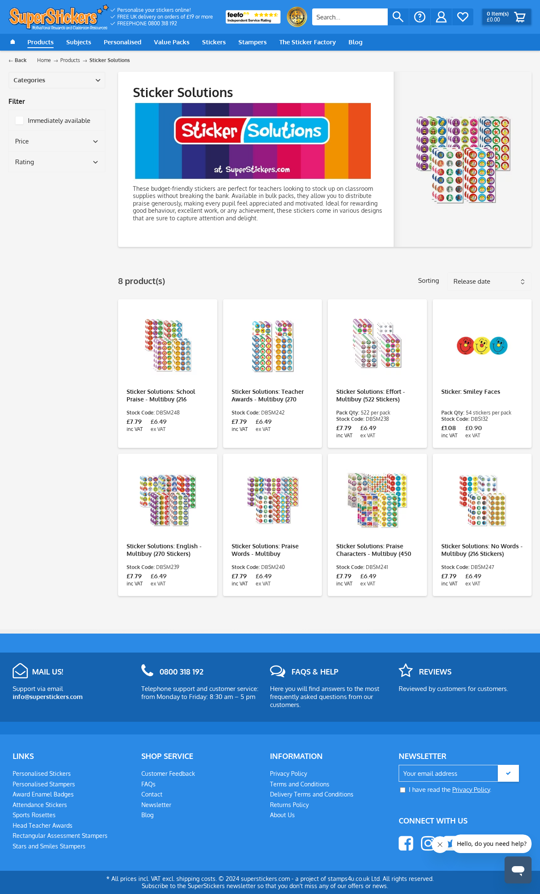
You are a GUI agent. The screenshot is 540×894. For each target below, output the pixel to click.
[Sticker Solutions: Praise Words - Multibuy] (273, 500)
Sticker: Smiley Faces (470, 391)
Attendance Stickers (40, 804)
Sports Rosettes (34, 814)
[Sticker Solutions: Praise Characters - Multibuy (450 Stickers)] (377, 500)
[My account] (441, 16)
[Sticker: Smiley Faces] (482, 346)
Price (22, 141)
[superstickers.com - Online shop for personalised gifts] (58, 17)
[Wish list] (462, 16)
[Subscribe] (508, 773)
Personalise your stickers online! (154, 10)
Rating (24, 162)
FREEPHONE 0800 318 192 (147, 23)
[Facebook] (406, 843)
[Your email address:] (459, 773)
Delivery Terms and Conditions (312, 794)
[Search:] (350, 16)
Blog (147, 814)
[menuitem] (162, 10)
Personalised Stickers (42, 773)
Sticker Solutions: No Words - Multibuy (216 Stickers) (482, 549)
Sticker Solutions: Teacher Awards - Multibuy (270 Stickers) (268, 395)
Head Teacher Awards (43, 825)
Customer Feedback (168, 773)
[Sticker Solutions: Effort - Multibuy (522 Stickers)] (377, 346)
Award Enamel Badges (43, 794)
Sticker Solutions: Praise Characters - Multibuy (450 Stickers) (373, 550)
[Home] (12, 42)
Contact (151, 794)
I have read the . (450, 790)
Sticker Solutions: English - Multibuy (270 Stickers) (164, 549)
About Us (282, 814)
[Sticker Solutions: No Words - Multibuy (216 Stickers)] (482, 500)
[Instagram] (428, 843)
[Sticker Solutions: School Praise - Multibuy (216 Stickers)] (168, 346)
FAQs (148, 784)
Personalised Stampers (44, 784)
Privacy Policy (288, 773)
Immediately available (59, 120)
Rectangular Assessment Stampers (60, 835)
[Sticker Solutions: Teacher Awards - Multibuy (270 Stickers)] (273, 346)
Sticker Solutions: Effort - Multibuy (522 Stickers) (370, 395)
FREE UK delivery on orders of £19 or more (165, 17)
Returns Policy (289, 804)
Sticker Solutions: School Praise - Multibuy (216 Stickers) (161, 395)
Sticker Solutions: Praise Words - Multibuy (265, 549)
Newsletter (156, 804)
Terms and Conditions (299, 784)
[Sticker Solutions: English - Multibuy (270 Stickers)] (168, 500)
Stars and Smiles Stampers (49, 846)
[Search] (398, 16)
